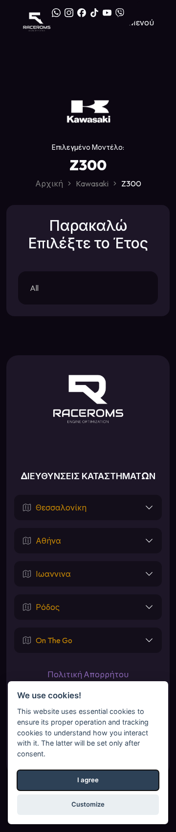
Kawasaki (92, 183)
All (34, 288)
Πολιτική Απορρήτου (88, 674)
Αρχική (49, 183)
